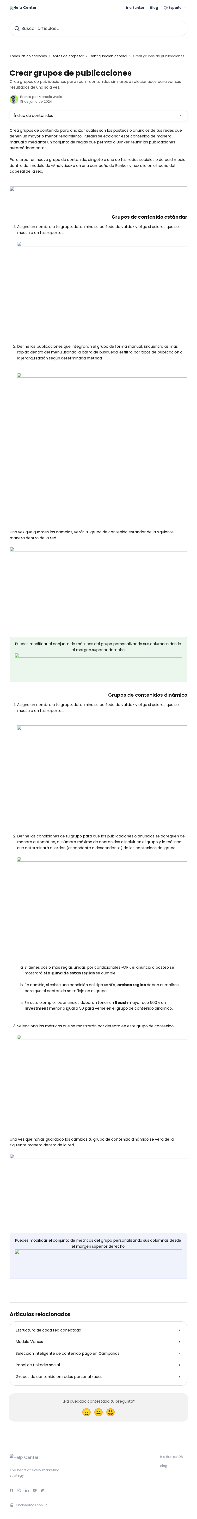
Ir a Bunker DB (171, 1456)
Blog (154, 7)
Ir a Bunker (135, 7)
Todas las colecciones (28, 56)
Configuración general (108, 56)
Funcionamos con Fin (31, 1505)
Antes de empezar (68, 56)
